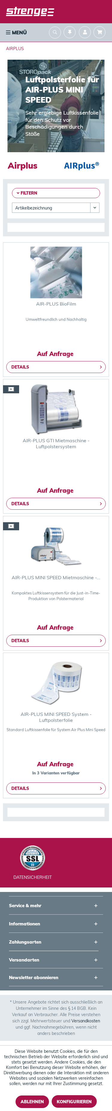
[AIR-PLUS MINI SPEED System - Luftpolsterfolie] (56, 683)
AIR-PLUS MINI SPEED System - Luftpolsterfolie (56, 717)
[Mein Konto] (85, 33)
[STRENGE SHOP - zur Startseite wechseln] (30, 12)
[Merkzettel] (70, 33)
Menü (18, 32)
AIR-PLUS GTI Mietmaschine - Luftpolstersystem (56, 443)
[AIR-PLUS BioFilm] (56, 272)
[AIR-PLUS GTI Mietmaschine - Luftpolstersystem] (56, 409)
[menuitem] (16, 32)
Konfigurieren (74, 1101)
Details (20, 367)
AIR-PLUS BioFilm (56, 304)
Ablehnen (32, 1101)
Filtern (28, 193)
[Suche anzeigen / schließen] (55, 33)
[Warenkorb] (100, 33)
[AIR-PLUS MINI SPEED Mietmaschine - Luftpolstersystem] (56, 546)
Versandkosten (85, 1021)
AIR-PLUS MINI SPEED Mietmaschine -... (56, 577)
